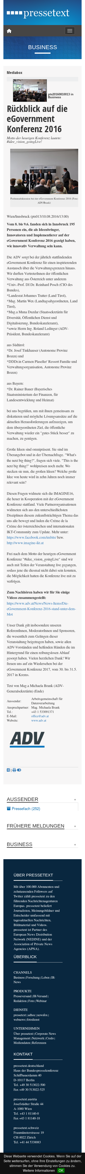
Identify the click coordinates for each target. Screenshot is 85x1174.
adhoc (31, 1015)
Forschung (33, 977)
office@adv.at (40, 716)
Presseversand (22, 996)
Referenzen (39, 1042)
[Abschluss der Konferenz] (30, 90)
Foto (31, 1001)
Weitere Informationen (39, 1170)
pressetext (20, 1015)
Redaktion (20, 1001)
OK (61, 1170)
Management (22, 1038)
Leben (45, 977)
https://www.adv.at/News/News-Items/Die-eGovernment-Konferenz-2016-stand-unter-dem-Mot (41, 609)
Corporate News (45, 1033)
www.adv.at (38, 720)
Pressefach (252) (25, 808)
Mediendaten (22, 1042)
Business (19, 977)
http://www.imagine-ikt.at (25, 542)
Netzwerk (38, 1038)
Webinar (41, 1001)
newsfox (42, 1015)
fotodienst (33, 1019)
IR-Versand (40, 996)
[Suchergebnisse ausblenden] (19, 770)
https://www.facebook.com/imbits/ (31, 537)
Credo (50, 1038)
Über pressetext (23, 1033)
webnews (19, 1019)
